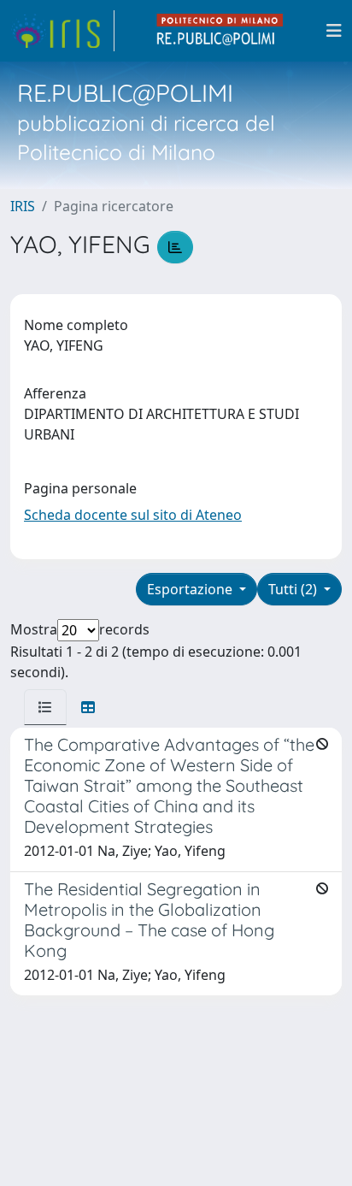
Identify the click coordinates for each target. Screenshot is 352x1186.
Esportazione (191, 589)
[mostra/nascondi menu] (334, 30)
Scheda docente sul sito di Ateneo (133, 514)
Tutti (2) (294, 589)
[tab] (45, 707)
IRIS (22, 206)
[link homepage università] (220, 30)
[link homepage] (62, 30)
